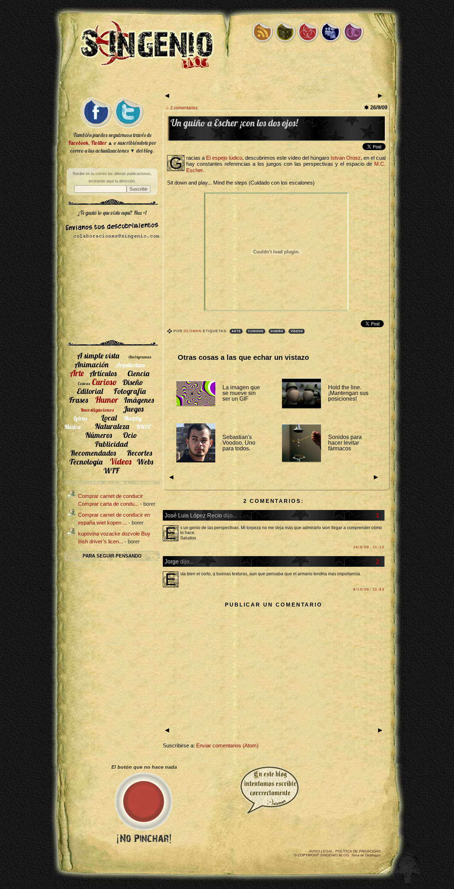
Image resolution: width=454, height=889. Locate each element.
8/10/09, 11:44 (368, 589)
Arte (236, 331)
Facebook (78, 142)
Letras (80, 418)
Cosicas (84, 383)
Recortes (139, 452)
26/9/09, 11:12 (368, 547)
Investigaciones (97, 410)
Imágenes (139, 400)
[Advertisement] (227, 84)
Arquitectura (130, 365)
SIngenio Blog (334, 855)
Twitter (98, 142)
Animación (91, 364)
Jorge (172, 561)
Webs (145, 461)
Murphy (133, 418)
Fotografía (130, 391)
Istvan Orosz (346, 158)
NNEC (143, 426)
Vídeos (296, 331)
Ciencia (138, 373)
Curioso (256, 331)
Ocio (130, 435)
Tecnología (86, 461)
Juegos (133, 408)
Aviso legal (321, 851)
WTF (111, 470)
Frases (78, 400)
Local (109, 417)
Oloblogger (373, 855)
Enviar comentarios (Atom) (227, 745)
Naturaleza (112, 426)
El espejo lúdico (224, 158)
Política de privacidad (358, 851)
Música (72, 426)
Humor (106, 399)
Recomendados (93, 452)
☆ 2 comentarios (181, 107)
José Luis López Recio (193, 515)
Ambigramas (139, 357)
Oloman (193, 331)
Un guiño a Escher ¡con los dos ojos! (234, 123)
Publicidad (111, 444)
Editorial (90, 391)
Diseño (277, 331)
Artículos (103, 373)
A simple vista (98, 355)
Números (98, 435)
